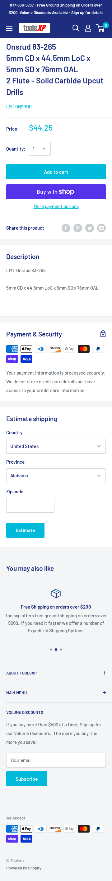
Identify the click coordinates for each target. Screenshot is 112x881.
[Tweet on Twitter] (89, 227)
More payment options (56, 206)
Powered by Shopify (23, 867)
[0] (101, 28)
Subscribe (27, 779)
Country (14, 432)
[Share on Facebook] (66, 227)
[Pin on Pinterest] (77, 227)
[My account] (88, 28)
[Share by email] (101, 227)
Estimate (25, 530)
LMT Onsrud (19, 106)
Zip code (14, 491)
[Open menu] (9, 28)
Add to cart (56, 172)
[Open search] (75, 28)
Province (15, 462)
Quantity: (15, 149)
